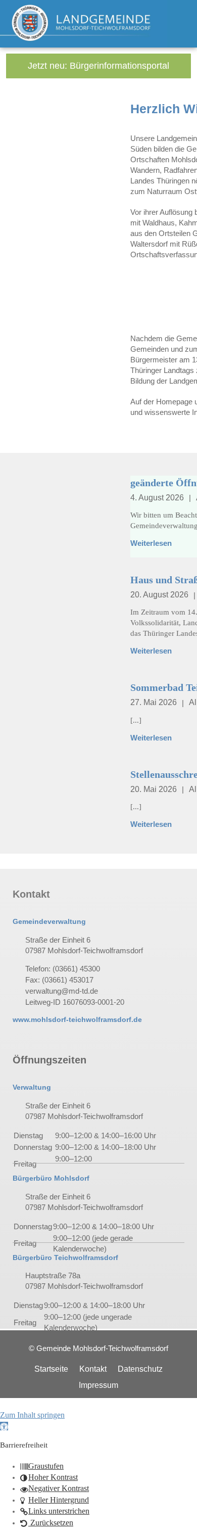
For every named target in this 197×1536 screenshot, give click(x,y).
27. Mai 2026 (153, 702)
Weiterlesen (151, 543)
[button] (4, 1426)
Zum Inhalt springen (32, 1415)
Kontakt (93, 1369)
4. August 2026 (157, 497)
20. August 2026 (159, 594)
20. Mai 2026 (153, 789)
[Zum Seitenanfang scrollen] (3, 1403)
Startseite (51, 1369)
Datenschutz (140, 1369)
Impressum (98, 1385)
